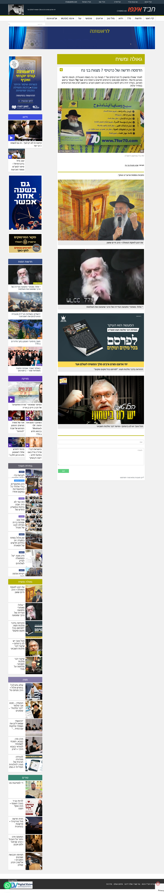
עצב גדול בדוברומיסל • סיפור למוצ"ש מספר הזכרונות (17, 165)
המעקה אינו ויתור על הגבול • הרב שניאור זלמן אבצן (16, 840)
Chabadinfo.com (71, 2)
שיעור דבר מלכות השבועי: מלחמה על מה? (19, 664)
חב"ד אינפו (148, 2)
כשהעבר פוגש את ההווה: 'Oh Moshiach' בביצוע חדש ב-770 (34, 428)
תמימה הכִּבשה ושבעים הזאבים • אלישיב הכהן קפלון (16, 859)
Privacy (161, 890)
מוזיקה (25, 378)
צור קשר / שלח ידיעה (132, 884)
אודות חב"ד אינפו (148, 884)
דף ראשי (150, 18)
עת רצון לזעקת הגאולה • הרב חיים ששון (17, 590)
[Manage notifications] (158, 883)
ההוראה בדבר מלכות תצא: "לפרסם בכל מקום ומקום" (17, 627)
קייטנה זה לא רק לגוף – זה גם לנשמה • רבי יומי (26, 144)
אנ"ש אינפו (52, 18)
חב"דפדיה (117, 2)
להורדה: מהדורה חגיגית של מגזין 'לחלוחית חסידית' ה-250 (16, 762)
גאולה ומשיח (38, 283)
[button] (7, 885)
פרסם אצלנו (118, 884)
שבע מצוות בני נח (131, 165)
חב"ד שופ (102, 2)
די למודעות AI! (16, 783)
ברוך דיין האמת (37, 310)
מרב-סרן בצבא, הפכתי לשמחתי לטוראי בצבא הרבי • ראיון (16, 744)
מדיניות (109, 884)
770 (129, 18)
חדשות (138, 18)
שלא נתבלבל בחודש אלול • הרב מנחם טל (16, 688)
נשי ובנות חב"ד (133, 2)
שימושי (88, 18)
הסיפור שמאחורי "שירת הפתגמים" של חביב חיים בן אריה (27, 406)
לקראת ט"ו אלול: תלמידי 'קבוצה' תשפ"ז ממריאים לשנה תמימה (17, 498)
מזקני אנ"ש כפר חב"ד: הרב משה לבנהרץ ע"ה (18, 479)
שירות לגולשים (19, 507)
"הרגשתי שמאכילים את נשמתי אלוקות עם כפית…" (16, 725)
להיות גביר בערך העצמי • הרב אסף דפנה (16, 805)
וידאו (121, 18)
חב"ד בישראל (86, 2)
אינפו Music (67, 18)
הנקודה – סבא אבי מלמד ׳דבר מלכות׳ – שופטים (16, 707)
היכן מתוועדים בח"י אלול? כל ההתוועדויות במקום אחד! (17, 515)
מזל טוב (111, 18)
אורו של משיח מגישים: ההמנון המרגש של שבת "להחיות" (17, 427)
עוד (79, 18)
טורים (25, 777)
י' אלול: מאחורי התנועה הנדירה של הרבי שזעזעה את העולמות (18, 611)
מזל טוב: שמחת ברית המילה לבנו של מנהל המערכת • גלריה (18, 553)
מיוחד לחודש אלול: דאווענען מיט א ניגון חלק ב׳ (16, 452)
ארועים (99, 18)
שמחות (39, 365)
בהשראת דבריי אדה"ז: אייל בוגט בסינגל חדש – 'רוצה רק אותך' (35, 453)
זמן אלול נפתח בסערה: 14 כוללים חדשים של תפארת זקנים (17, 570)
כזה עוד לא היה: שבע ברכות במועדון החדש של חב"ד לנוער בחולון (17, 535)
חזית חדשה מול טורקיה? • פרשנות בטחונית (16, 823)
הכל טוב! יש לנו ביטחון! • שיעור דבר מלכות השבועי (17, 645)
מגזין (25, 679)
